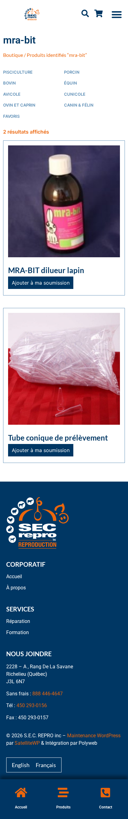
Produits (63, 807)
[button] (117, 14)
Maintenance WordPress (94, 736)
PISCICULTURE (18, 72)
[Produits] (63, 792)
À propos (16, 588)
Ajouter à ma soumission (41, 283)
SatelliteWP (27, 743)
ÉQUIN (70, 83)
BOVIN (9, 83)
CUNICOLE (74, 94)
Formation (17, 632)
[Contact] (105, 792)
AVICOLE (12, 94)
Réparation (18, 621)
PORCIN (72, 72)
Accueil (21, 807)
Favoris (11, 116)
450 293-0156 (31, 705)
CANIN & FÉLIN (79, 105)
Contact (105, 807)
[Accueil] (21, 792)
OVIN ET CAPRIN (19, 105)
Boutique (13, 55)
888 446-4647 (47, 694)
